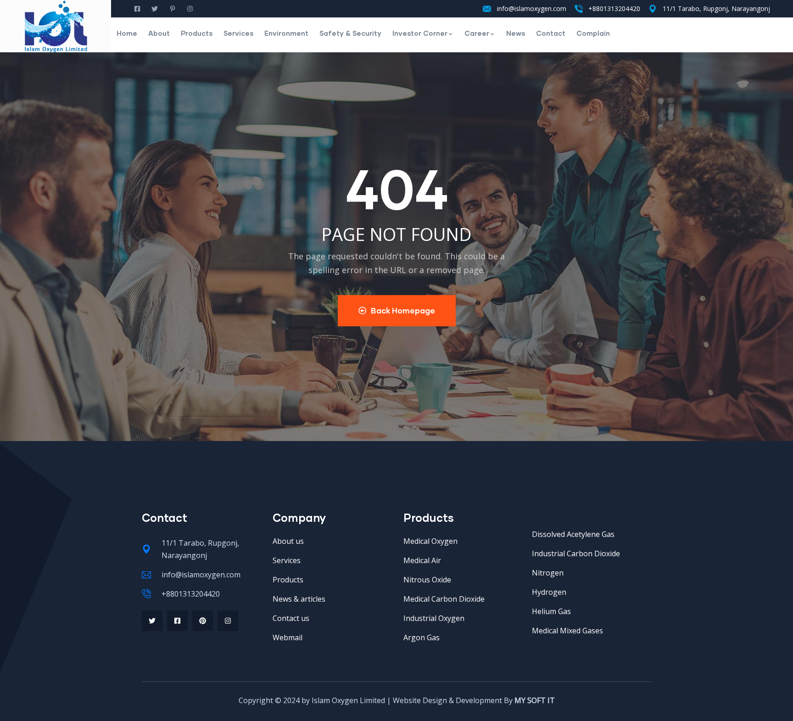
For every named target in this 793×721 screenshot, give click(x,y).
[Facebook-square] (177, 620)
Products (196, 33)
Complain (593, 33)
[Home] (56, 26)
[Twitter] (152, 620)
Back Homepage (403, 310)
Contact (550, 33)
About (159, 33)
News (515, 33)
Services (238, 33)
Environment (286, 33)
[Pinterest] (202, 620)
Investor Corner (419, 33)
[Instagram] (228, 620)
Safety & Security (350, 33)
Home (127, 33)
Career (476, 33)
